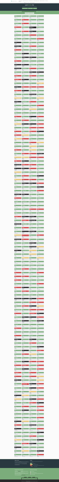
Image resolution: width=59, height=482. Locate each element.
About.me (16, 19)
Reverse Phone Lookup (25, 0)
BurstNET (23, 64)
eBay (37, 120)
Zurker (30, 454)
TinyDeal (38, 402)
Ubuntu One (38, 417)
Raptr (37, 335)
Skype (38, 365)
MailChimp (23, 257)
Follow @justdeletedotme (17, 464)
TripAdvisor (38, 410)
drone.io (23, 112)
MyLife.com (16, 283)
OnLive (23, 298)
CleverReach (16, 75)
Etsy (15, 131)
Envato (30, 127)
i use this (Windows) (24, 201)
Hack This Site (23, 183)
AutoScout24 (23, 38)
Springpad (16, 383)
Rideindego (38, 346)
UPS (37, 421)
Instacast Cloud (24, 212)
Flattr (37, 138)
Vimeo (30, 428)
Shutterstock (38, 361)
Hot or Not (31, 194)
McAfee (15, 261)
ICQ (37, 201)
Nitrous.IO (16, 294)
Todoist (15, 406)
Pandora (38, 302)
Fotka (30, 146)
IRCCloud (38, 216)
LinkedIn (38, 246)
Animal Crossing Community (32, 27)
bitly (15, 53)
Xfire (15, 447)
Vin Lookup (46, 0)
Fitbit (22, 138)
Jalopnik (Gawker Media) (32, 220)
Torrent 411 (38, 406)
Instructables (16, 216)
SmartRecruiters (16, 372)
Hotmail (38, 194)
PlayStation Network (39, 320)
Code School (31, 79)
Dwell (30, 116)
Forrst (15, 146)
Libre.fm (23, 246)
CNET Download (16, 79)
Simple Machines (24, 365)
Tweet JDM (35, 8)
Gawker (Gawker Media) (40, 153)
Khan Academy (39, 227)
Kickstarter (16, 231)
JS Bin (15, 227)
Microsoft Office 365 (39, 265)
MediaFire (23, 261)
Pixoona (31, 320)
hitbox (38, 190)
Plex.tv (23, 324)
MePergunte (23, 265)
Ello (15, 127)
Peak (15, 313)
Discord (38, 105)
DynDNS (16, 120)
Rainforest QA (31, 335)
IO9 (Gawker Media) (32, 216)
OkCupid (38, 294)
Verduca (16, 428)
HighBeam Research (32, 190)
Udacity (15, 421)
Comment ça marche (39, 83)
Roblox (23, 350)
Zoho (22, 454)
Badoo (23, 42)
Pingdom (16, 320)
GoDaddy (23, 168)
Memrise (16, 265)
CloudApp (31, 75)
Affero (30, 19)
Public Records (20, 0)
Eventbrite (23, 131)
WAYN (23, 432)
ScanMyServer (16, 357)
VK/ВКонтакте (16, 432)
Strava (30, 391)
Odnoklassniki (31, 294)
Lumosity (16, 257)
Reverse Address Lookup (36, 0)
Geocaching (23, 157)
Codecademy (38, 79)
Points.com (16, 328)
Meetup (38, 261)
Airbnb (38, 19)
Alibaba (23, 23)
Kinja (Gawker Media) (32, 231)
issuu (15, 220)
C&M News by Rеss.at (32, 64)
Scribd (23, 357)
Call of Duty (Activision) (17, 68)
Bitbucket (38, 49)
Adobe (23, 19)
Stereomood (16, 391)
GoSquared (16, 175)
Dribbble (16, 112)
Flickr (15, 142)
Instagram (31, 212)
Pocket (30, 324)
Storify (23, 391)
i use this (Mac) (16, 201)
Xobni (30, 447)
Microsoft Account (32, 265)
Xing (22, 447)
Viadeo (23, 428)
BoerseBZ (31, 57)
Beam (15, 49)
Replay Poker (16, 346)
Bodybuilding (23, 57)
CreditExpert (16, 90)
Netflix (23, 287)
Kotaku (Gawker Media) (17, 239)
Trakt (15, 410)
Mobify (15, 272)
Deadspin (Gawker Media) (33, 94)
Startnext (38, 383)
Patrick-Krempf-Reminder (18, 309)
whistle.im (23, 439)
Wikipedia (38, 439)
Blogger (23, 53)
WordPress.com (31, 443)
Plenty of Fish (16, 324)
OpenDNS (38, 298)
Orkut (15, 302)
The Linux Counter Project (25, 250)
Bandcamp (38, 42)
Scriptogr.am (31, 357)
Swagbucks (31, 395)
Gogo (30, 168)
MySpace (23, 283)
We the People (38, 432)
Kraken (23, 239)
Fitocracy (31, 138)
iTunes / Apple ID (24, 220)
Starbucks (31, 383)
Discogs (31, 105)
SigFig (15, 365)
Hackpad (38, 183)
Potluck (30, 328)
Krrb (30, 239)
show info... (23, 25)
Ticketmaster (31, 402)
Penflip (23, 313)
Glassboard (23, 164)
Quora (15, 335)
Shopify (15, 361)
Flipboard (23, 142)
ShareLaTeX (38, 357)
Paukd (23, 309)
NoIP (22, 294)
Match (38, 257)
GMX (15, 168)
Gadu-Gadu (16, 153)
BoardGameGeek (39, 53)
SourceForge (38, 376)
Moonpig (38, 272)
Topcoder (23, 406)
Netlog (30, 287)
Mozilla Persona (39, 276)
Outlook (23, 302)
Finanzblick (16, 138)
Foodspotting (38, 142)
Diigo (22, 105)
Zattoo (15, 454)
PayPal (30, 309)
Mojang (23, 272)
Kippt (37, 231)
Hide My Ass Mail (24, 190)
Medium (30, 261)
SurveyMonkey (24, 395)
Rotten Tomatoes (39, 350)
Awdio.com (38, 38)
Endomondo (23, 127)
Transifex (23, 410)
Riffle (15, 350)
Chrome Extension (25, 8)
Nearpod (38, 283)
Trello (30, 410)
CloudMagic (38, 75)
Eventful (31, 131)
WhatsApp (16, 439)
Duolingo (23, 116)
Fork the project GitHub (24, 463)
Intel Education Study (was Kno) (25, 235)
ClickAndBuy (23, 75)
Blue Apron (31, 53)
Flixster (30, 142)
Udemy (23, 421)
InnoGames (16, 212)
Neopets (16, 287)
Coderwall (23, 83)
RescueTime (23, 346)
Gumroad (38, 179)
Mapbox (30, 257)
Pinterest (23, 320)
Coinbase (31, 83)
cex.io (30, 68)
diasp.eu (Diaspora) (24, 101)
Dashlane (16, 94)
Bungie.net (16, 64)
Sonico (15, 376)
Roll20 (30, 350)
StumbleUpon (38, 391)
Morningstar (23, 276)
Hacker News (31, 183)
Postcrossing (23, 328)
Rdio (22, 339)
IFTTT (15, 205)
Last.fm (38, 239)
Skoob (30, 365)
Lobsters (38, 250)
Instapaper (38, 212)
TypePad (31, 417)
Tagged (38, 395)
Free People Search (30, 0)
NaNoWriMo (31, 283)
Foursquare (38, 146)
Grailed (23, 175)
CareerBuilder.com (24, 68)
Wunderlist (38, 443)
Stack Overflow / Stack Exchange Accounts (24, 384)
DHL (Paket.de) (16, 101)
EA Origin (23, 120)
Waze (30, 432)
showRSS (23, 361)
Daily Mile (38, 90)
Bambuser (31, 42)
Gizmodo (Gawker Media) (17, 164)
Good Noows (38, 168)
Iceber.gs (31, 201)
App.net (15, 31)
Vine (37, 428)
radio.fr (23, 335)
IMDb (30, 205)
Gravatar (38, 175)
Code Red (23, 79)
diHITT (15, 105)
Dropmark (16, 116)
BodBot (15, 57)
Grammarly (31, 175)
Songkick (38, 372)
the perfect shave (24, 402)
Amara (38, 23)
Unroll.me (31, 421)
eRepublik (38, 127)
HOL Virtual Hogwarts (17, 194)
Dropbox (31, 112)
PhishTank (38, 313)
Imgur (37, 205)
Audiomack (16, 38)
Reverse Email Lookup (42, 0)
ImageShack (23, 205)
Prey (37, 328)
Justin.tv (31, 227)
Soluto (30, 372)
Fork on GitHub (30, 8)
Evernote (38, 131)
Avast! (30, 38)
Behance (31, 49)
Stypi (15, 395)
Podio (38, 324)
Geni (15, 157)
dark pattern (20, 461)
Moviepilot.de (31, 276)
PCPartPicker (38, 309)
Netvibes (38, 287)
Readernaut (38, 339)
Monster (31, 272)
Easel (30, 120)
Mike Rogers (19, 471)
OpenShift (31, 298)
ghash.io (38, 157)
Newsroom (20, 1)
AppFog (23, 31)
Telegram (16, 402)
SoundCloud (23, 376)
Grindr (15, 179)
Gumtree (16, 183)
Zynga (38, 454)
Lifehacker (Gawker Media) (33, 246)
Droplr (38, 112)
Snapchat (23, 372)
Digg (30, 101)
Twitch (15, 417)
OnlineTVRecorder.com (17, 298)
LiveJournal (31, 250)
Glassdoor (31, 164)
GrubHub (31, 179)
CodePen (16, 83)
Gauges (30, 153)
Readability (31, 339)
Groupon (23, 179)
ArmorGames (38, 31)
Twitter (23, 417)
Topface (30, 406)
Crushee (23, 90)
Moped (15, 276)
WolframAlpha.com (24, 443)
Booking (38, 57)
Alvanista (31, 23)
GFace (30, 157)
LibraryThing (16, 246)
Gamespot (23, 153)
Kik (22, 231)
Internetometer (24, 216)
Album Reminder (17, 23)
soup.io (30, 376)
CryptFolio (31, 90)
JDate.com (38, 220)
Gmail (37, 164)
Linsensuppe (16, 250)
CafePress (38, 64)
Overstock (31, 302)
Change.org (38, 68)
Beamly (23, 49)
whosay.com (31, 439)
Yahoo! (38, 447)
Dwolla (38, 116)
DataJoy (23, 94)
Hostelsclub (23, 194)
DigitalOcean (38, 101)
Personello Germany (32, 313)
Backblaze (16, 42)
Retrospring (31, 346)
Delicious (38, 94)
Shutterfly (31, 361)
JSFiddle (23, 227)
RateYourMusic (16, 339)
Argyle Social (31, 31)
